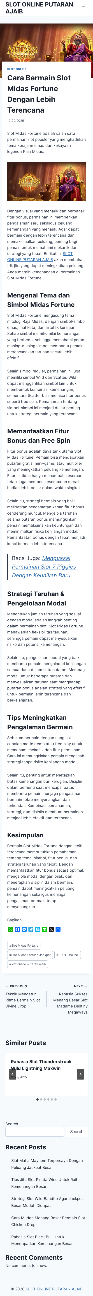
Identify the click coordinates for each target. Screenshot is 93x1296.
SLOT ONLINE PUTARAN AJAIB (54, 1289)
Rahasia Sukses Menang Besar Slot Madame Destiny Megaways (70, 999)
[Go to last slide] (12, 1074)
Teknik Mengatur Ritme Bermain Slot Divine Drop (22, 996)
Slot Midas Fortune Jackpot (30, 955)
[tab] (37, 1099)
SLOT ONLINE (17, 69)
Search (11, 1124)
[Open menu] (83, 7)
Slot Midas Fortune (23, 945)
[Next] (80, 1074)
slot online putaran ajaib (27, 964)
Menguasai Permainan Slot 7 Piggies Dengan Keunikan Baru (44, 567)
